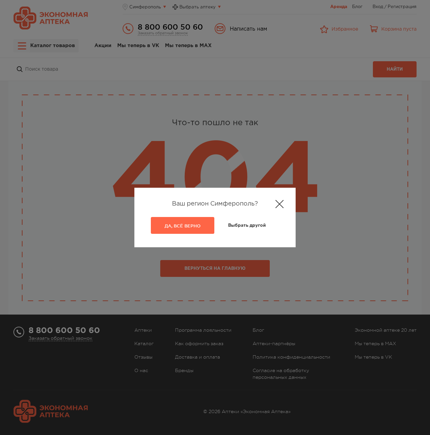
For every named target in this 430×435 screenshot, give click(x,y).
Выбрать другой (247, 225)
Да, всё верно (183, 225)
